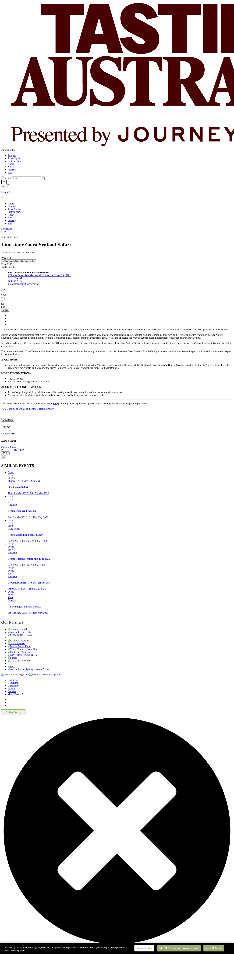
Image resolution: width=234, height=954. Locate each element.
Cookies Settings (13, 712)
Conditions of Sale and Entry (21, 408)
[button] (4, 183)
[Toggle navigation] (7, 186)
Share (5, 310)
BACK (5, 453)
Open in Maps (8, 447)
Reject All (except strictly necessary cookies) (179, 948)
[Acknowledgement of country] (45, 674)
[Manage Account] (8, 184)
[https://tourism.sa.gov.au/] (15, 674)
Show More (8, 420)
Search (7, 178)
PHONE (6, 450)
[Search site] (2, 178)
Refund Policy (46, 408)
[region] (117, 948)
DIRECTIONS (18, 450)
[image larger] (3, 457)
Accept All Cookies (213, 948)
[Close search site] (43, 178)
